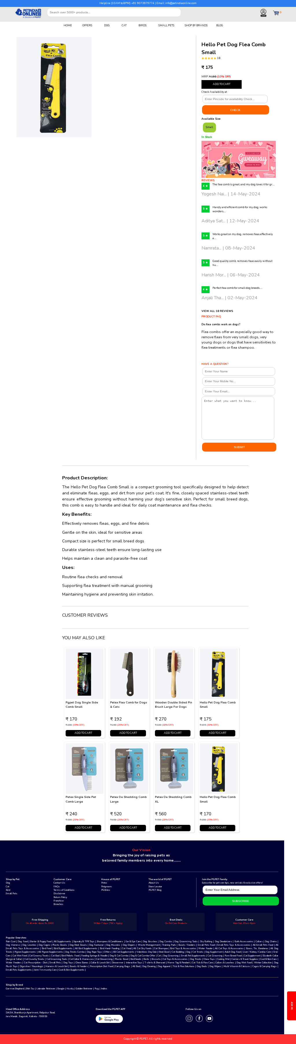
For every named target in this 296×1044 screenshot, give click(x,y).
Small (209, 127)
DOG (107, 25)
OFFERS (87, 25)
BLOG (219, 25)
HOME (68, 25)
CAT (124, 25)
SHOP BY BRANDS (196, 25)
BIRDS (142, 25)
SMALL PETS (166, 25)
